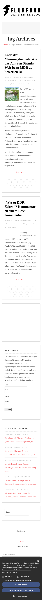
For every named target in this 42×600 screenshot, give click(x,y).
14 (36, 77)
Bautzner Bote (31, 224)
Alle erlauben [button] (21, 584)
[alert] (21, 578)
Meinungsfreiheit (16, 84)
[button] (2, 576)
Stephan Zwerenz (28, 84)
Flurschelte (9, 224)
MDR (29, 80)
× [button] (39, 560)
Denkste (14, 227)
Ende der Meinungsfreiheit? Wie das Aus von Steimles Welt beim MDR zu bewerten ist (21, 63)
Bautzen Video (21, 224)
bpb (6, 227)
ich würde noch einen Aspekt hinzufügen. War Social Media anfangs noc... (21, 467)
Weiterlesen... (21, 172)
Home (5, 45)
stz (8, 77)
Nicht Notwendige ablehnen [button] (21, 590)
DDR (9, 227)
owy (8, 220)
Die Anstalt (23, 80)
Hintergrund (12, 80)
